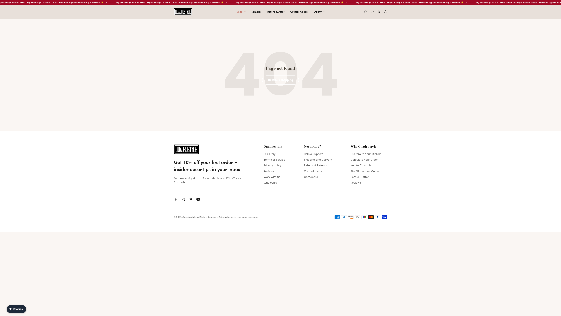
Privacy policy (272, 165)
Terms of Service (274, 160)
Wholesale (270, 182)
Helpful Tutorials (361, 165)
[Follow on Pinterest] (191, 199)
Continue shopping (280, 80)
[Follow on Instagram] (183, 199)
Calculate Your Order (364, 160)
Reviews (269, 171)
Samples (256, 11)
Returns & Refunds (316, 165)
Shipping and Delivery (318, 160)
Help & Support (313, 154)
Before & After (275, 11)
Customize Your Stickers (366, 154)
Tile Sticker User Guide (365, 171)
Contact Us (311, 177)
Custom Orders (299, 11)
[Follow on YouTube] (198, 199)
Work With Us (272, 177)
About (318, 11)
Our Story (270, 154)
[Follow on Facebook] (176, 199)
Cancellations (313, 171)
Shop (240, 11)
